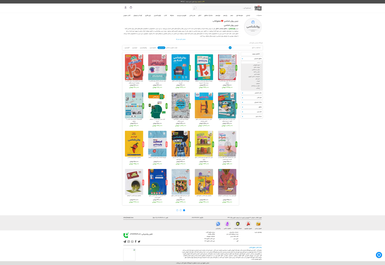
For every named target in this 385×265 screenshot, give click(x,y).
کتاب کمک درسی (234, 236)
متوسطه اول (239, 15)
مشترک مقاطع (208, 15)
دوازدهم (218, 15)
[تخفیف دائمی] (227, 224)
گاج (237, 241)
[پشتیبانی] (218, 224)
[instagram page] (128, 242)
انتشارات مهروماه (211, 236)
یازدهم (225, 15)
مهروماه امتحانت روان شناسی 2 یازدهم (157, 157)
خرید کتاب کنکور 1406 (209, 241)
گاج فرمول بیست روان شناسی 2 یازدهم (227, 195)
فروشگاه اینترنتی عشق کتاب (256, 43)
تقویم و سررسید (181, 15)
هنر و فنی (192, 15)
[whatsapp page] (132, 242)
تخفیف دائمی (227, 228)
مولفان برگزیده (211, 234)
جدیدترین (161, 48)
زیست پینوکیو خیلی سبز (232, 234)
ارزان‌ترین (134, 48)
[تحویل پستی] (258, 224)
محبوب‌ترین (153, 48)
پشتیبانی (218, 228)
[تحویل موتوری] (248, 224)
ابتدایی (248, 15)
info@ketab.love (128, 218)
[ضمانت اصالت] (238, 224)
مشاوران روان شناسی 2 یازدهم (134, 195)
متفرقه (172, 15)
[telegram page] (124, 242)
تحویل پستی (258, 228)
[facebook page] (135, 242)
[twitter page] (138, 242)
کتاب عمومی (126, 15)
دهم (231, 15)
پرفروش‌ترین (143, 48)
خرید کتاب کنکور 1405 (209, 239)
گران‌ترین (127, 48)
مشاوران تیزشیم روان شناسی (134, 157)
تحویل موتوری (248, 228)
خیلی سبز (236, 239)
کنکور (199, 15)
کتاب (165, 15)
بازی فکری (148, 15)
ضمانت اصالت (238, 228)
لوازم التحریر (157, 15)
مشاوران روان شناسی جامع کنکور (204, 195)
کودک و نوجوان (137, 15)
